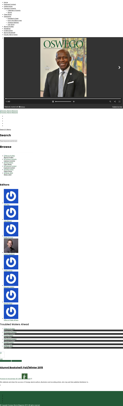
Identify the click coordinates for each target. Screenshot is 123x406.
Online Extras (8, 6)
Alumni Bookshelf (9, 33)
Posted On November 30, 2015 (11, 379)
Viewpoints (7, 16)
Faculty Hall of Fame (10, 35)
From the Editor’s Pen (15, 20)
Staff (29, 379)
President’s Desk (13, 18)
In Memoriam (8, 31)
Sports (10, 12)
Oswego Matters (13, 23)
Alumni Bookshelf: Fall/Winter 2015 (21, 367)
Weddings (7, 29)
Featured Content (10, 4)
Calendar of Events (14, 10)
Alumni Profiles (9, 27)
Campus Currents (10, 8)
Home (6, 2)
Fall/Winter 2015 (17, 361)
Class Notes (8, 14)
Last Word (11, 25)
